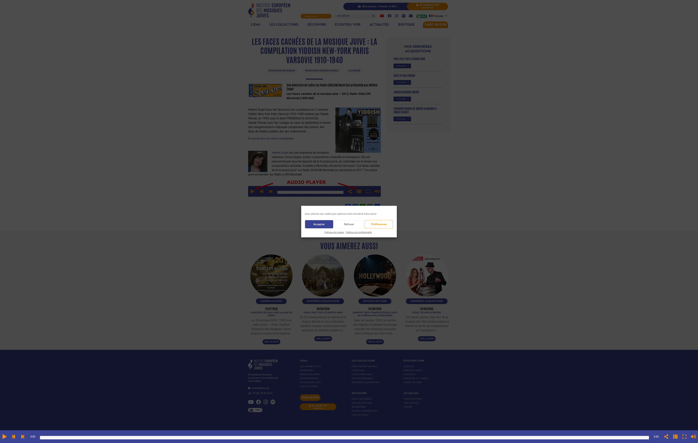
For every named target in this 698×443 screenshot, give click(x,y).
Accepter (319, 224)
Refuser (349, 224)
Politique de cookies (334, 232)
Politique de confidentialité (359, 232)
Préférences (379, 224)
